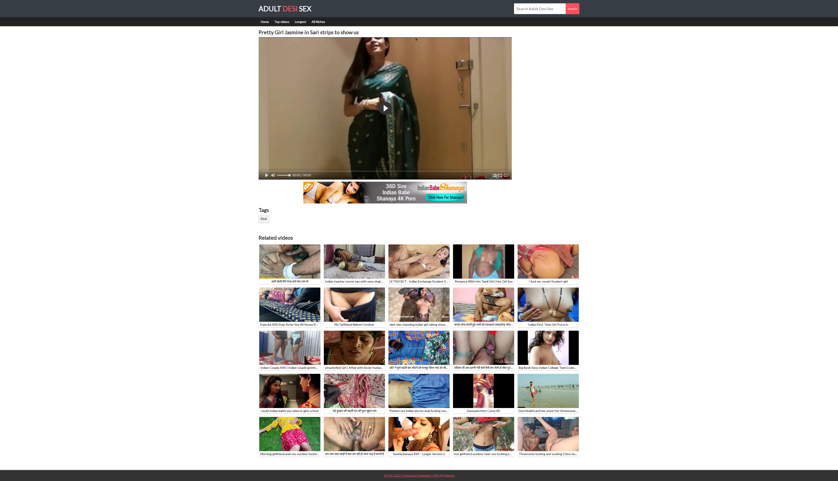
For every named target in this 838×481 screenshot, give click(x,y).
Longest (300, 22)
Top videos (281, 22)
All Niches (318, 22)
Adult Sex (285, 8)
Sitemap (449, 475)
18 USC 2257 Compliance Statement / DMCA (413, 475)
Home (265, 22)
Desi (264, 218)
